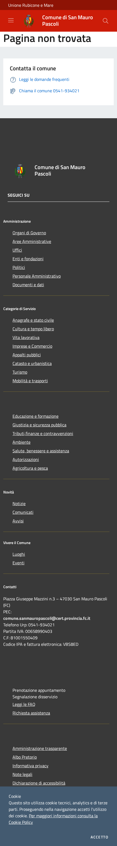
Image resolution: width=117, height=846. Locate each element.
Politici (19, 267)
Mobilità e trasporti (30, 380)
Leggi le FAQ (24, 704)
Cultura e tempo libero (33, 328)
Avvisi (18, 521)
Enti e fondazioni (28, 258)
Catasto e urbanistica (32, 363)
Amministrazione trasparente (40, 748)
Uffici (17, 250)
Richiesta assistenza (31, 713)
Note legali (22, 774)
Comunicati (23, 512)
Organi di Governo (29, 232)
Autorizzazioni (26, 459)
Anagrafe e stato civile (33, 320)
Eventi (18, 562)
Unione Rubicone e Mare (30, 5)
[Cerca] (105, 21)
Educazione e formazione (36, 416)
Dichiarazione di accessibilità (39, 783)
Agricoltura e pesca (30, 468)
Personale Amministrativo (37, 276)
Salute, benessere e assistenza (41, 450)
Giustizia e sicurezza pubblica (39, 425)
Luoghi (19, 554)
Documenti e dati (28, 284)
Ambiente (21, 442)
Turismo (20, 372)
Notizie (19, 503)
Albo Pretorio (25, 757)
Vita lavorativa (26, 337)
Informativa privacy (30, 765)
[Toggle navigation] (11, 20)
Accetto (99, 837)
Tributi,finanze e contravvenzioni (43, 433)
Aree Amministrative (32, 241)
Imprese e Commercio (32, 346)
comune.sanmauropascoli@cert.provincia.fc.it (46, 618)
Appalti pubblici (27, 354)
